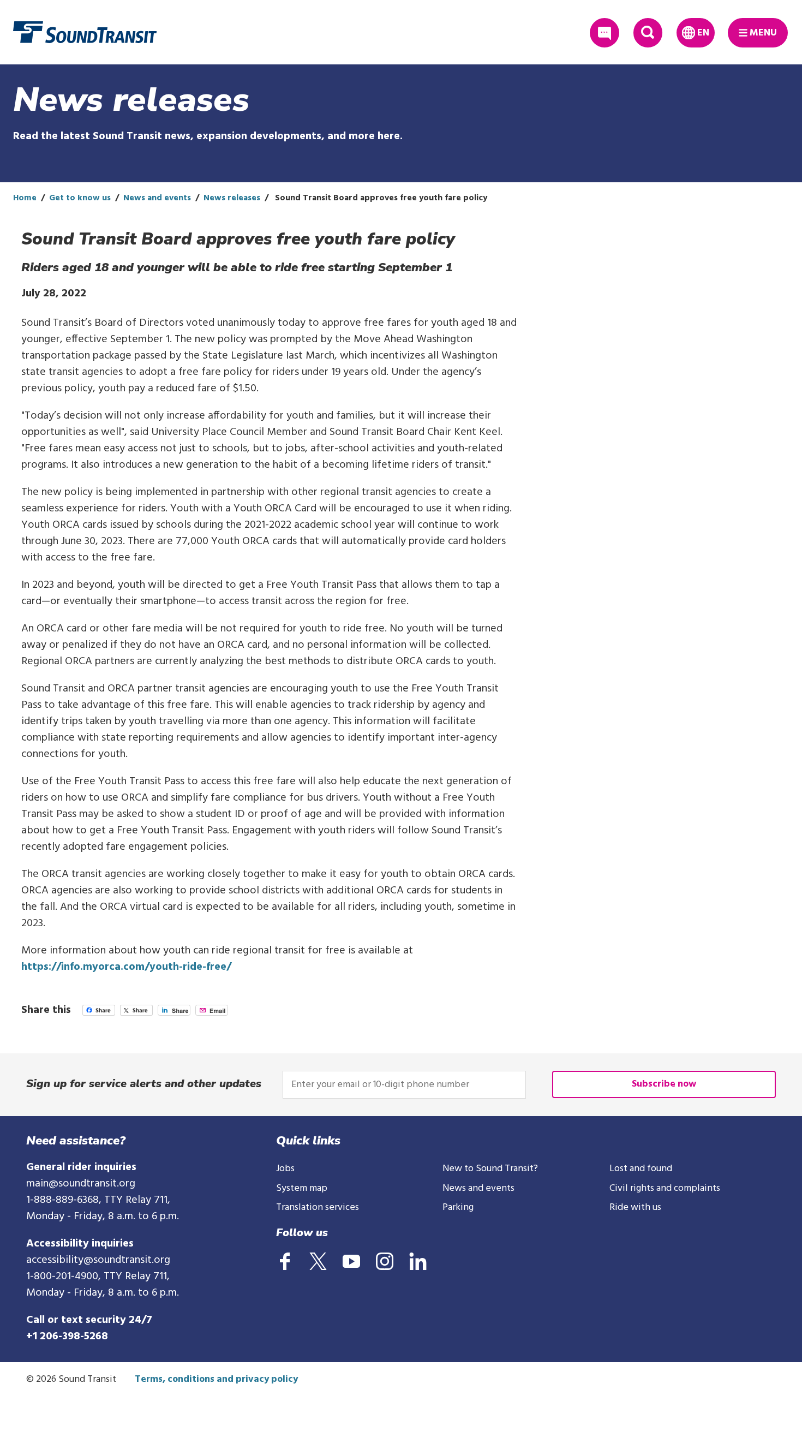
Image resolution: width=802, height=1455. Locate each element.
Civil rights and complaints (664, 1188)
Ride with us (635, 1207)
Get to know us (80, 198)
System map (301, 1188)
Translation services (317, 1207)
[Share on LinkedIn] (174, 1013)
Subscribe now (664, 1084)
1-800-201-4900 (62, 1276)
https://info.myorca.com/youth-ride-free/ (126, 967)
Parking (458, 1207)
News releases (232, 198)
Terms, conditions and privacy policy (216, 1379)
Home (25, 198)
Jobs (285, 1169)
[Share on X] (136, 1013)
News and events (157, 198)
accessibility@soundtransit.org (98, 1260)
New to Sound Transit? (490, 1169)
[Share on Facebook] (98, 1013)
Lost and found (640, 1169)
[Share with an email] (211, 1013)
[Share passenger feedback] (604, 32)
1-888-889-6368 (62, 1200)
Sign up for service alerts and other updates (143, 1083)
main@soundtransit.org (80, 1183)
